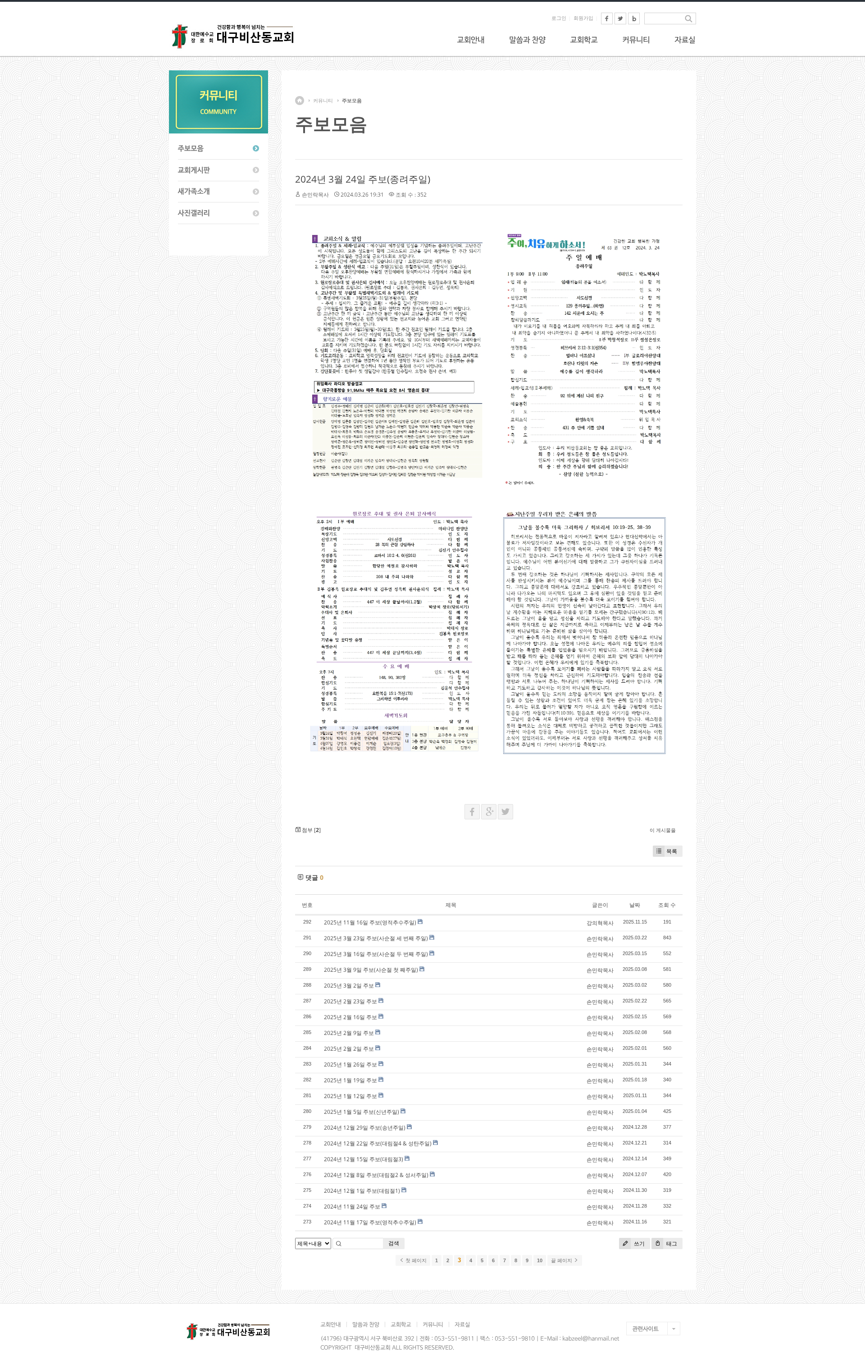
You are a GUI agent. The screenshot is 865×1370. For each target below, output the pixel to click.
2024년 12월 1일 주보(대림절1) (362, 1191)
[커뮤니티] (636, 39)
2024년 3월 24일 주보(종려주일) (362, 179)
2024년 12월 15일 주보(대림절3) (363, 1159)
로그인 (558, 18)
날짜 (634, 905)
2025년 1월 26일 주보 (350, 1064)
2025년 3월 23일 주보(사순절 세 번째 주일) (376, 938)
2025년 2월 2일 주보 (349, 1049)
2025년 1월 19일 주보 (350, 1080)
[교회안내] (471, 39)
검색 (393, 1243)
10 (539, 1260)
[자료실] (684, 39)
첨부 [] (310, 830)
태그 (671, 1243)
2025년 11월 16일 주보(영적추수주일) (370, 922)
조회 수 (667, 905)
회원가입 (583, 18)
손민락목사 (315, 194)
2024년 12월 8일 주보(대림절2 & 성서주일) (376, 1175)
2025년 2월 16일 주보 (350, 1017)
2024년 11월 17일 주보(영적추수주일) (370, 1222)
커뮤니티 (323, 100)
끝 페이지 (562, 1260)
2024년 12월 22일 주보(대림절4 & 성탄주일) (378, 1143)
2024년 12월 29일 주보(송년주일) (364, 1127)
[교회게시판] (218, 170)
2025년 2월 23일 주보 (350, 1001)
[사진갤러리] (218, 213)
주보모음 (352, 100)
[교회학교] (584, 39)
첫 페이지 (415, 1260)
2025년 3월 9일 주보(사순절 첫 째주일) (371, 970)
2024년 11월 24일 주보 (352, 1206)
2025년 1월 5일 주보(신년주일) (361, 1112)
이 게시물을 (663, 830)
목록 (671, 851)
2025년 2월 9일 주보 (349, 1033)
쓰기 (639, 1243)
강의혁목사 (600, 923)
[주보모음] (218, 149)
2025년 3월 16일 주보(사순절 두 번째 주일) (376, 954)
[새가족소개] (218, 192)
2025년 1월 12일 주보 (350, 1096)
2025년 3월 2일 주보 (349, 985)
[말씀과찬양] (527, 39)
